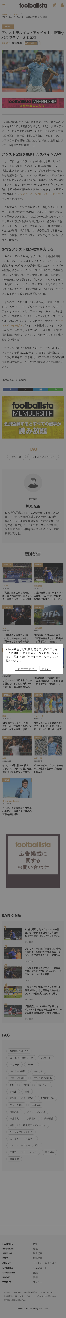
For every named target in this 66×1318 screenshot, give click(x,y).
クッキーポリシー (26, 668)
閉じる (45, 668)
